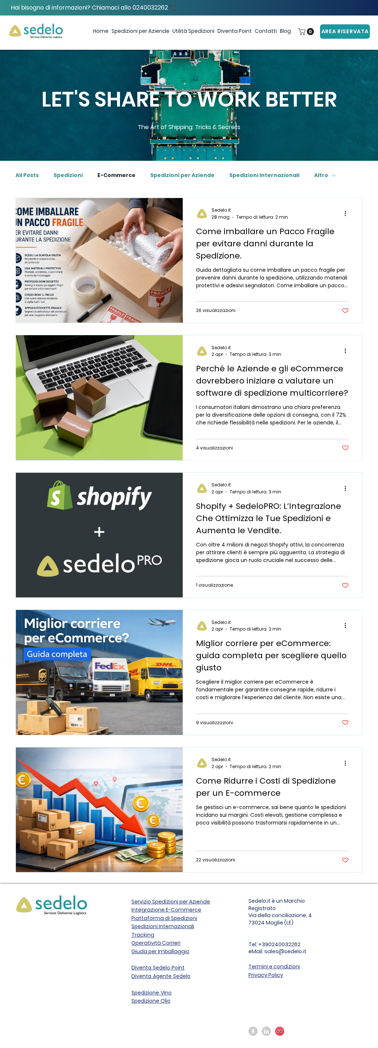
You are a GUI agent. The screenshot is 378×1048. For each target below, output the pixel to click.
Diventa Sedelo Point (158, 967)
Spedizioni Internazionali (264, 175)
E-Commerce (116, 175)
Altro (321, 175)
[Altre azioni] (347, 213)
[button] (140, 31)
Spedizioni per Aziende (182, 175)
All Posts (27, 175)
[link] (307, 31)
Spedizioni (68, 175)
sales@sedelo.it (285, 951)
